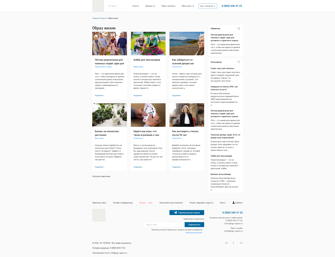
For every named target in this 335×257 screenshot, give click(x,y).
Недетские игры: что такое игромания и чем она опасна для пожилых (147, 135)
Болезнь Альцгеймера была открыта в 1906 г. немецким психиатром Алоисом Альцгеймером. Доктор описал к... (224, 182)
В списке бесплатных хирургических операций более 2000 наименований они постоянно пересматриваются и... (225, 95)
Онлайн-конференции (123, 202)
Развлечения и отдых (103, 66)
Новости (135, 6)
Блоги (222, 202)
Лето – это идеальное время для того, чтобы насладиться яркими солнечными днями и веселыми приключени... (225, 43)
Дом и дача (99, 138)
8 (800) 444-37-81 (234, 220)
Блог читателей (206, 6)
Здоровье (149, 6)
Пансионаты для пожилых (171, 202)
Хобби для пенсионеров (146, 59)
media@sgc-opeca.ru (233, 231)
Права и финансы (168, 6)
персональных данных (194, 233)
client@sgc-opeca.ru (233, 223)
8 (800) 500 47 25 (232, 5)
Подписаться (194, 224)
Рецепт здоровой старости (201, 202)
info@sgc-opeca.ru (119, 253)
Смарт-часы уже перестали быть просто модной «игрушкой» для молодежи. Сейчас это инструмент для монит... (225, 74)
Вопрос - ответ (146, 202)
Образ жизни (186, 6)
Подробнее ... (100, 95)
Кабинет (239, 202)
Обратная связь (99, 202)
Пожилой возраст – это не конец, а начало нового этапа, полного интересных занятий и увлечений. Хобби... (224, 162)
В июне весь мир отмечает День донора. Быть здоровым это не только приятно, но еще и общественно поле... (225, 142)
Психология (176, 66)
